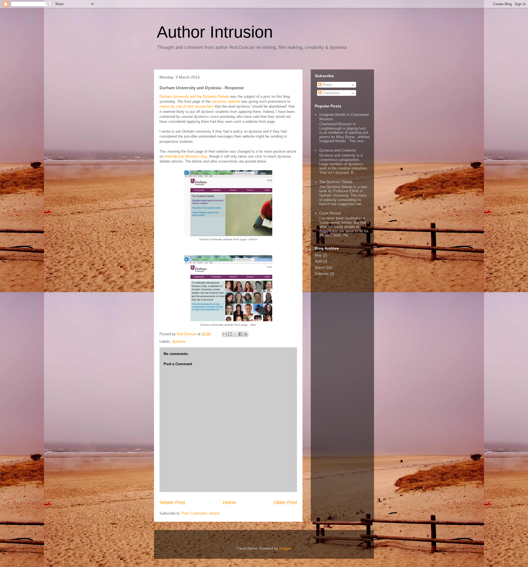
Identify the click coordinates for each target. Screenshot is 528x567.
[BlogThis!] (230, 334)
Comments (330, 93)
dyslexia (178, 341)
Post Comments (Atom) (200, 513)
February (322, 274)
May (318, 255)
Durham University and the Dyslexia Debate (194, 96)
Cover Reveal (330, 213)
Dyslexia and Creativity (337, 150)
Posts (326, 85)
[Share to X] (235, 334)
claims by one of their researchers (187, 106)
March (320, 268)
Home (229, 502)
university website (225, 101)
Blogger (285, 548)
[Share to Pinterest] (245, 334)
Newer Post (172, 502)
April (318, 261)
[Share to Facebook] (240, 334)
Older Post (285, 502)
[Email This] (224, 334)
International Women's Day (185, 156)
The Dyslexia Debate (336, 182)
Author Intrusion (215, 32)
